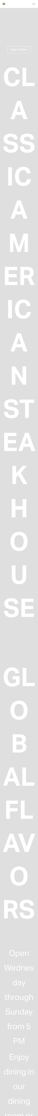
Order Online (19, 49)
